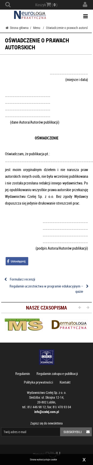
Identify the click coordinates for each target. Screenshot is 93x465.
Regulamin (22, 373)
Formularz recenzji (22, 279)
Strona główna (19, 27)
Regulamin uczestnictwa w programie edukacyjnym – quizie (46, 288)
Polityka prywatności (38, 382)
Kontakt (65, 382)
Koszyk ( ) (46, 4)
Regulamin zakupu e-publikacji (57, 373)
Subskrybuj (72, 432)
